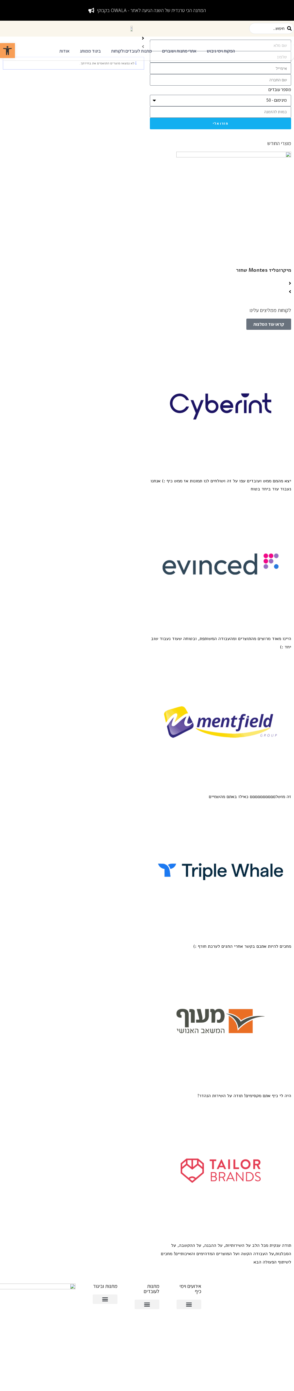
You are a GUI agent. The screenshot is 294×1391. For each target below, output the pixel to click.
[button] (220, 51)
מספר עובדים (279, 89)
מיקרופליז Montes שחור (263, 270)
